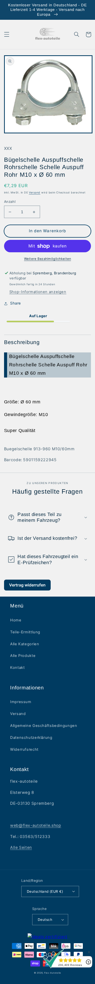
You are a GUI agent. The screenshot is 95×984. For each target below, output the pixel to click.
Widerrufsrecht (24, 749)
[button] (6, 34)
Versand (34, 192)
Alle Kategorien (24, 644)
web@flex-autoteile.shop (35, 825)
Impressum (20, 702)
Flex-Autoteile (52, 973)
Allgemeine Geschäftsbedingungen (43, 725)
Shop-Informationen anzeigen (37, 292)
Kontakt (17, 667)
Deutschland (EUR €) (45, 891)
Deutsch (45, 920)
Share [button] (15, 303)
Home (16, 620)
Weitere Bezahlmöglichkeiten (47, 259)
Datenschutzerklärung (31, 737)
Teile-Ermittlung (25, 632)
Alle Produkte (22, 655)
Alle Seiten (21, 847)
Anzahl (10, 202)
